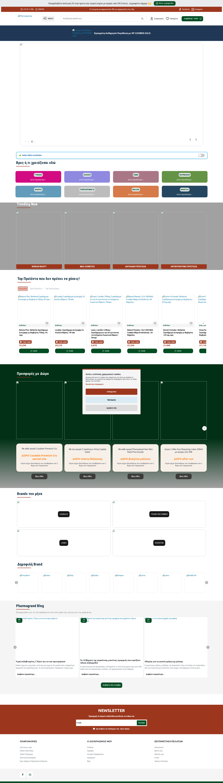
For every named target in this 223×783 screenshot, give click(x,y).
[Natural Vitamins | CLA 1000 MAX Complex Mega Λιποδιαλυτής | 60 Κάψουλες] (142, 311)
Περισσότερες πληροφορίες (95, 384)
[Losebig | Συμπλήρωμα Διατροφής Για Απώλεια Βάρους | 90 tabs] (70, 311)
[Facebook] (23, 774)
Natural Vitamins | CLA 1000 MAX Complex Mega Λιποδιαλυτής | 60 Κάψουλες (140, 332)
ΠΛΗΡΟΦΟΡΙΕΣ (28, 741)
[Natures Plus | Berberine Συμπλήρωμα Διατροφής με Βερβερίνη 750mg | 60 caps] (34, 311)
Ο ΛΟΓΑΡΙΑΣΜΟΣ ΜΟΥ (99, 741)
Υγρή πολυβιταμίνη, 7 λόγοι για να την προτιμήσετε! (40, 661)
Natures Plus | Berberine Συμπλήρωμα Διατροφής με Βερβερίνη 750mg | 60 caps (33, 332)
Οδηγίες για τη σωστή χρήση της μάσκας (164, 661)
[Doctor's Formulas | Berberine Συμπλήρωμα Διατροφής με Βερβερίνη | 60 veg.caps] (178, 311)
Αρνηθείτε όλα (111, 408)
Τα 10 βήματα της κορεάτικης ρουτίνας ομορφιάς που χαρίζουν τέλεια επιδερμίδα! (110, 661)
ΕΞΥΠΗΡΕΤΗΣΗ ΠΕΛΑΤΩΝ (168, 741)
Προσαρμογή (111, 400)
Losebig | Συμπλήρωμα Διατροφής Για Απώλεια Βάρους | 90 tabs (69, 331)
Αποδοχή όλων (111, 392)
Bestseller (23, 288)
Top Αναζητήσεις (52, 288)
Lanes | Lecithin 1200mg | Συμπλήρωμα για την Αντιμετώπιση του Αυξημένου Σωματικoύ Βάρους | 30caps (105, 334)
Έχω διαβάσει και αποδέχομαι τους (112, 729)
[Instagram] (30, 774)
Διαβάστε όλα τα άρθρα (111, 685)
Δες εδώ (39, 476)
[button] (190, 139)
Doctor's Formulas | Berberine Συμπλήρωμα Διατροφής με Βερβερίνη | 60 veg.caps (178, 332)
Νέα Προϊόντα (36, 288)
